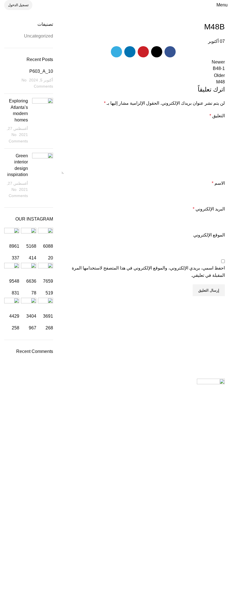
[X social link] (156, 51)
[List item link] (114, 463)
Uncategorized (38, 36)
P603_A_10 (41, 71)
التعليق (217, 115)
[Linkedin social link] (129, 51)
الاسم (218, 183)
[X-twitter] (127, 578)
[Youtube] (203, 578)
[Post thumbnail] (42, 121)
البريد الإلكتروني (209, 209)
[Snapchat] (173, 578)
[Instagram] (188, 578)
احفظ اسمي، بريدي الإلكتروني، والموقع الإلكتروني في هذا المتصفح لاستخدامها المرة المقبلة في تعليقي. (148, 272)
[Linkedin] (142, 578)
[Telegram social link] (116, 51)
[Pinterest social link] (143, 51)
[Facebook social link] (170, 51)
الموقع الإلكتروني (209, 235)
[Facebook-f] (218, 578)
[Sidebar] (222, 609)
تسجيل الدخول (18, 5)
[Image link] (211, 382)
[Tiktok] (157, 578)
